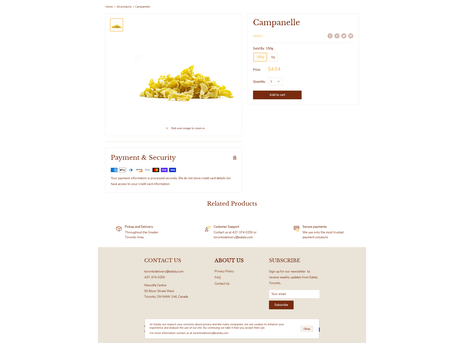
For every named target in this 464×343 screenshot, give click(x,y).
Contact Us (222, 284)
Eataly (258, 36)
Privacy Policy (224, 271)
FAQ (218, 277)
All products (124, 7)
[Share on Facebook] (330, 36)
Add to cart (277, 95)
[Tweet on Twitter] (343, 36)
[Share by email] (350, 36)
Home (109, 7)
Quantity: (259, 82)
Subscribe (281, 305)
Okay (307, 329)
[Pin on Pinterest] (336, 36)
